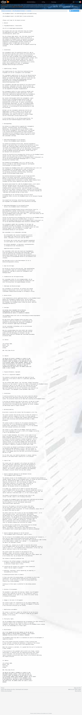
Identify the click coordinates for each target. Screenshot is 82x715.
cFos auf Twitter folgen (75, 689)
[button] (74, 11)
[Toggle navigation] (73, 2)
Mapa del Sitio (77, 688)
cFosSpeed (3, 5)
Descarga (53, 2)
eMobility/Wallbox (31, 2)
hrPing (43, 2)
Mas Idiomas (78, 691)
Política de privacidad (6, 691)
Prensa (2, 688)
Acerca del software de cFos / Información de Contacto (14, 689)
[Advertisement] (41, 703)
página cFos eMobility (17, 6)
